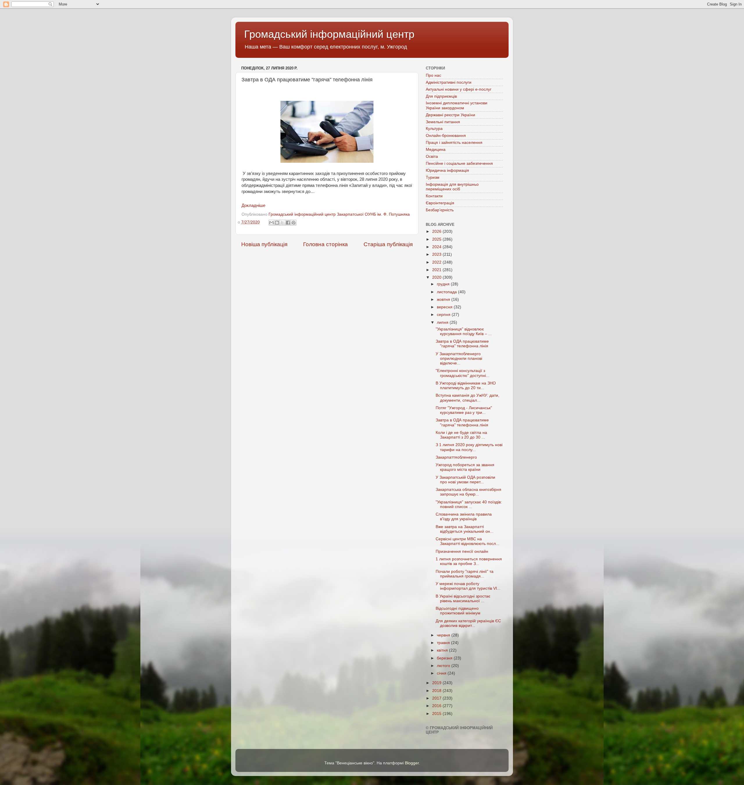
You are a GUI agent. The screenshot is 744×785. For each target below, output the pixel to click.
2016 (437, 706)
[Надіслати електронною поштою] (271, 223)
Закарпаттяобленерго (456, 457)
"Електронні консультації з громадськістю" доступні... (462, 373)
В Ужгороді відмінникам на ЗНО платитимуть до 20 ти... (466, 385)
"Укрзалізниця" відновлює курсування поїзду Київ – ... (464, 331)
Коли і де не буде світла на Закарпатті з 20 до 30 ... (461, 434)
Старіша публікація (388, 244)
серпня (444, 314)
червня (444, 635)
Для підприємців (441, 96)
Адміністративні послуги (448, 82)
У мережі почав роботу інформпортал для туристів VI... (468, 586)
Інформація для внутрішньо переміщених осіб (452, 186)
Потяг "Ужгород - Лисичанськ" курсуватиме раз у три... (464, 410)
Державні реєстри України (450, 115)
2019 (437, 683)
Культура (434, 128)
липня (443, 322)
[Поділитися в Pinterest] (293, 223)
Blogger (412, 763)
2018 (437, 691)
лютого (444, 666)
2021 (437, 270)
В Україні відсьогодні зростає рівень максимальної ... (463, 598)
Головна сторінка (325, 244)
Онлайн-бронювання (446, 135)
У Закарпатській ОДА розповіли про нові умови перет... (465, 479)
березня (445, 658)
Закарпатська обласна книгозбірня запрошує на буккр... (468, 491)
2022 (437, 262)
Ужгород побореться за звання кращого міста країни (465, 467)
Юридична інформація (447, 170)
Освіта (432, 156)
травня (444, 643)
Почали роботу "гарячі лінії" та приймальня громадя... (464, 573)
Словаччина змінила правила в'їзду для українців (464, 516)
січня (442, 673)
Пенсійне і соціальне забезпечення (459, 163)
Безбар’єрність (440, 210)
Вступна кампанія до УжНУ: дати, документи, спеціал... (467, 397)
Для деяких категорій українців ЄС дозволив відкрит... (468, 623)
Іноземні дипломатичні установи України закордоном (456, 105)
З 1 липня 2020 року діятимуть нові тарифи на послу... (469, 447)
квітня (443, 650)
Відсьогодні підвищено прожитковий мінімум (458, 610)
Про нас (433, 75)
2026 (437, 231)
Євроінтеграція (440, 203)
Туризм (432, 177)
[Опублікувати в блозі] (277, 223)
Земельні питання (443, 122)
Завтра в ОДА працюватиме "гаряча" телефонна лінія (462, 343)
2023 (437, 254)
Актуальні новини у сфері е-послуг (458, 89)
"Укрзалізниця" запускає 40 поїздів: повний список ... (469, 504)
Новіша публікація (264, 244)
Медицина (436, 149)
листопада (447, 292)
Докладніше (253, 205)
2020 (437, 277)
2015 (437, 713)
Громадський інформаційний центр (329, 34)
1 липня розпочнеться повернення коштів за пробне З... (469, 561)
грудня (444, 284)
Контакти (434, 196)
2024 (437, 247)
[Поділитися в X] (282, 223)
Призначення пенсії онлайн (462, 551)
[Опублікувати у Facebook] (288, 223)
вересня (445, 307)
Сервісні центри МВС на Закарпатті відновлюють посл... (467, 541)
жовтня (444, 299)
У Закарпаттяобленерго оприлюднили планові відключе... (459, 358)
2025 (437, 239)
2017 (437, 698)
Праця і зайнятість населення (454, 142)
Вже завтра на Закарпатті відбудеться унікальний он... (464, 529)
